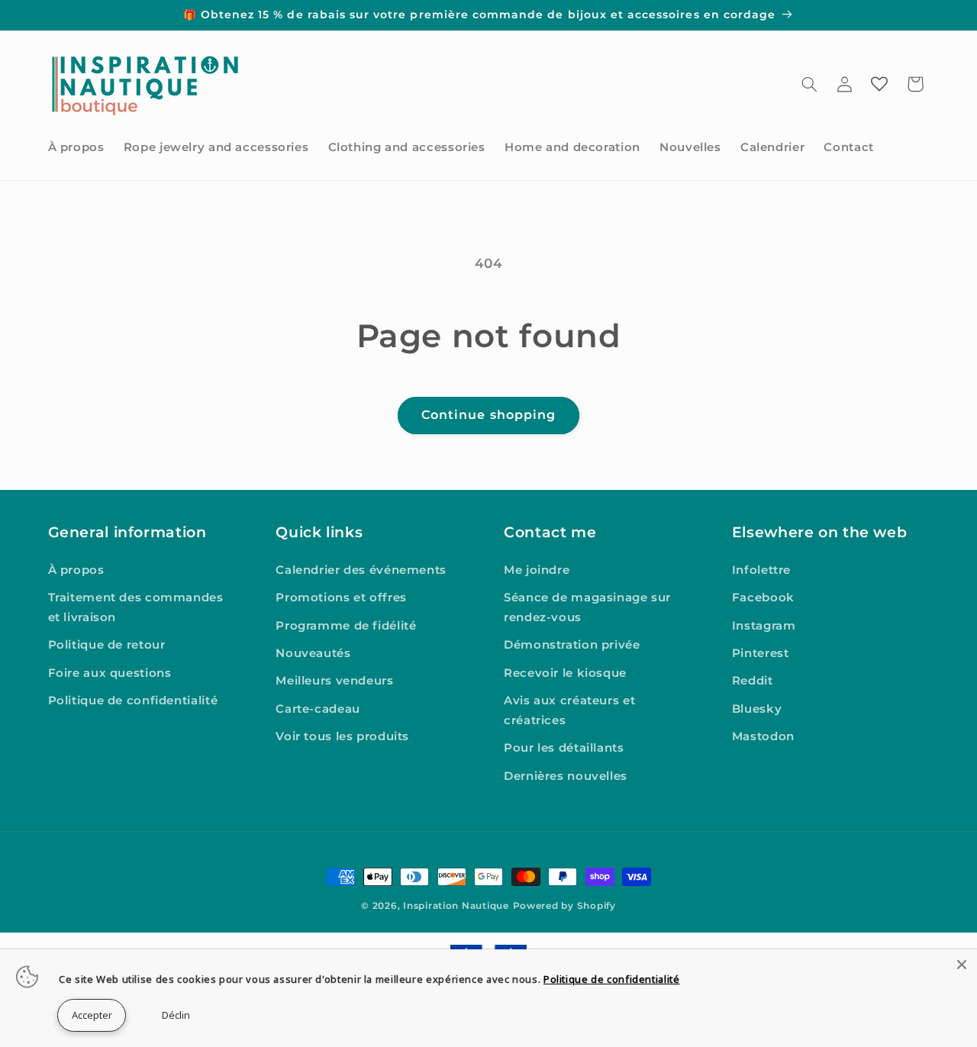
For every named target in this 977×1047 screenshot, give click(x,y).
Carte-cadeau (318, 709)
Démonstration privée (572, 645)
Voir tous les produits (342, 736)
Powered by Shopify (564, 905)
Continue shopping (488, 415)
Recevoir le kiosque (565, 673)
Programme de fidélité (346, 626)
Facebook (763, 597)
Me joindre (536, 570)
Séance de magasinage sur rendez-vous (587, 607)
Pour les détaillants (564, 748)
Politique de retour (107, 645)
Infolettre (761, 570)
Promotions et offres (341, 597)
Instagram (764, 626)
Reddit (752, 681)
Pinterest (760, 653)
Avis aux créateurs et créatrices (569, 711)
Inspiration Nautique (456, 905)
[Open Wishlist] (879, 83)
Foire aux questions (110, 673)
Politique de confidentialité (133, 701)
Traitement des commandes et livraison (136, 607)
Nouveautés (313, 653)
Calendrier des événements (361, 570)
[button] (809, 83)
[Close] (961, 964)
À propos (76, 570)
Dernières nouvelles (565, 776)
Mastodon (763, 736)
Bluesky (757, 709)
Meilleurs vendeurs (334, 681)
